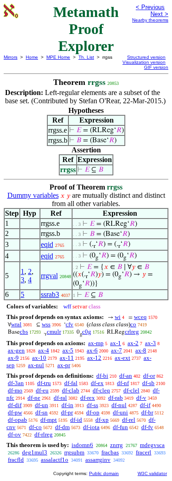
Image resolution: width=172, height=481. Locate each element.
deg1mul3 (34, 452)
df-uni (120, 412)
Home (32, 57)
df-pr (67, 412)
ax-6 (92, 350)
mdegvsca (152, 445)
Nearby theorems (150, 19)
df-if (145, 405)
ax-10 (39, 357)
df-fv (147, 427)
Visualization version (144, 62)
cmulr (54, 331)
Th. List (86, 57)
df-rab (115, 397)
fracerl (143, 452)
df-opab (17, 419)
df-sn (41, 412)
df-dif (15, 405)
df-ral (60, 397)
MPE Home (58, 57)
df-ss (92, 405)
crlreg (132, 331)
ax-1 (115, 343)
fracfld (16, 459)
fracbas (110, 452)
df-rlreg (43, 434)
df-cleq (101, 390)
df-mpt (48, 419)
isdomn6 (82, 445)
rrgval (49, 276)
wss (46, 324)
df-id (76, 419)
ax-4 (43, 350)
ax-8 (140, 350)
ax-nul (36, 365)
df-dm (62, 427)
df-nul (119, 405)
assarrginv (98, 459)
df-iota (91, 427)
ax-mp (96, 343)
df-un (41, 405)
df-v (141, 397)
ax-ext (122, 357)
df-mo (15, 390)
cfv (69, 324)
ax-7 (116, 350)
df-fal (71, 383)
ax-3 (150, 343)
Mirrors (10, 57)
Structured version (146, 57)
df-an (125, 375)
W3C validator (152, 473)
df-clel (131, 390)
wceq (140, 316)
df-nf (123, 383)
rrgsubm (74, 452)
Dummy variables (33, 195)
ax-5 (67, 350)
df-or (149, 375)
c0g (86, 331)
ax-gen (16, 350)
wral (16, 324)
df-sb (148, 383)
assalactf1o (54, 459)
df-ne (34, 397)
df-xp (102, 419)
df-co (35, 427)
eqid (47, 244)
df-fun (120, 427)
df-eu (42, 390)
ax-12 (94, 357)
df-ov (14, 434)
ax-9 (13, 357)
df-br (147, 412)
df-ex (97, 383)
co (133, 324)
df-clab (70, 390)
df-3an (16, 383)
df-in (67, 405)
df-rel (128, 419)
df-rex (87, 397)
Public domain (104, 473)
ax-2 (133, 343)
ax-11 (67, 357)
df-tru (44, 383)
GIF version (156, 67)
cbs (24, 331)
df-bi (102, 375)
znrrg (116, 445)
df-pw (15, 412)
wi (118, 316)
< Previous (150, 7)
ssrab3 (50, 294)
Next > (159, 14)
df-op (93, 412)
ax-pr (63, 365)
